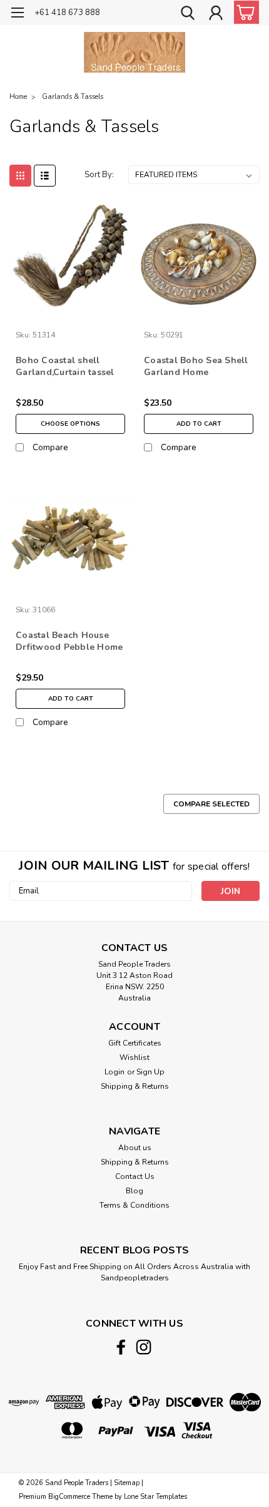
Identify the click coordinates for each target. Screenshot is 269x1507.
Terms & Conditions (134, 1205)
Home (18, 96)
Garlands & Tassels (72, 96)
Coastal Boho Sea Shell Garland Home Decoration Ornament (196, 366)
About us (134, 1148)
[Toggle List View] (45, 176)
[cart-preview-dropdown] (244, 12)
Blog (134, 1191)
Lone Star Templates (155, 1496)
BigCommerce (69, 1496)
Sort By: (99, 174)
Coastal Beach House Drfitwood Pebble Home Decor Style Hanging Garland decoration (69, 641)
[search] (187, 14)
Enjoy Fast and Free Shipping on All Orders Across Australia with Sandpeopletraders (134, 1272)
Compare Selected (211, 804)
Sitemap (127, 1483)
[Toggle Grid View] (20, 176)
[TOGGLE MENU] (17, 14)
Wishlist (134, 1057)
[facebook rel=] (121, 1347)
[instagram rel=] (143, 1347)
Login (114, 1072)
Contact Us (135, 1176)
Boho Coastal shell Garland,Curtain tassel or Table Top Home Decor (65, 366)
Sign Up (150, 1072)
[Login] (215, 14)
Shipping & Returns (135, 1086)
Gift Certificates (134, 1043)
